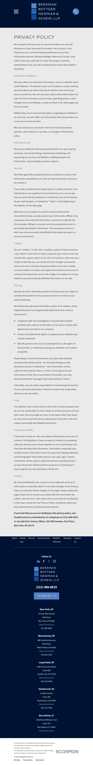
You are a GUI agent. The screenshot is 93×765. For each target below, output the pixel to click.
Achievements (44, 538)
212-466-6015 (46, 628)
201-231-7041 (46, 708)
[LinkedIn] (38, 561)
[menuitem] (17, 759)
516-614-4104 (46, 681)
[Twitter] (49, 561)
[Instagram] (54, 561)
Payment (67, 538)
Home (14, 538)
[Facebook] (43, 561)
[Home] (45, 11)
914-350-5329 (46, 655)
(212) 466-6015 (46, 587)
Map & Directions (46, 624)
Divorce (31, 538)
